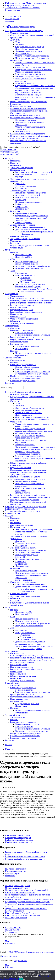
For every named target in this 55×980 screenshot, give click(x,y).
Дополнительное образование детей (31, 229)
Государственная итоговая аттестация (26, 339)
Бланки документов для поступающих (27, 298)
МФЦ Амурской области (16, 918)
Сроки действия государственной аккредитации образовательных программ (33, 68)
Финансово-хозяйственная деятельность (27, 118)
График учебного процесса (22, 337)
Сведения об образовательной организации (24, 31)
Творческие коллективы (25, 186)
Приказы (14, 351)
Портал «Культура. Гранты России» (20, 913)
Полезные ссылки (28, 282)
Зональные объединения (31, 291)
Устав (17, 42)
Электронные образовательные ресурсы (22, 8)
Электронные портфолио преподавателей (33, 172)
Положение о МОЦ (23, 255)
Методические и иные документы (30, 74)
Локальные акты (17, 360)
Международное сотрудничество (24, 138)
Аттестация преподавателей (27, 195)
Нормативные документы (26, 261)
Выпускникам (16, 344)
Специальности (17, 296)
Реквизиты (10, 876)
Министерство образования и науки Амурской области (29, 899)
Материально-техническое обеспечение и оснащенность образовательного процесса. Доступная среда (29, 110)
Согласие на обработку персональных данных (25, 859)
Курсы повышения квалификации (30, 227)
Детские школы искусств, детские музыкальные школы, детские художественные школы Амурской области (34, 286)
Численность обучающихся (27, 76)
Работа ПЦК (20, 200)
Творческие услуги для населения (25, 239)
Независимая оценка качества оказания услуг (25, 857)
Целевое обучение (18, 316)
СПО (12, 259)
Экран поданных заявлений (22, 323)
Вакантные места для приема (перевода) (27, 134)
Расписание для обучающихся (23, 330)
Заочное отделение (23, 222)
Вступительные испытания (22, 305)
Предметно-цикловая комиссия (29, 268)
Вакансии (14, 243)
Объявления (15, 165)
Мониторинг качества (25, 83)
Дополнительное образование (23, 225)
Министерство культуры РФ (17, 886)
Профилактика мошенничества (18, 842)
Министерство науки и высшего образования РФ (26, 890)
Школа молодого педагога (26, 197)
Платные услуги (22, 131)
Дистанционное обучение (21, 167)
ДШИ (12, 271)
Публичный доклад (23, 53)
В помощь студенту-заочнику (23, 381)
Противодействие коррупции (18, 838)
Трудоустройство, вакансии (27, 346)
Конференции (21, 206)
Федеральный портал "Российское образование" (26, 908)
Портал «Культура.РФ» (15, 911)
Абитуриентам (11, 294)
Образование (16, 60)
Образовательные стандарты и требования (28, 102)
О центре (14, 252)
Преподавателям (17, 170)
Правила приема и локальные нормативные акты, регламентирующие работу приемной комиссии (32, 301)
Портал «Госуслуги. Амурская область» (22, 915)
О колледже (15, 161)
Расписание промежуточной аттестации (32, 335)
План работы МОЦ (23, 257)
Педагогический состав (20, 106)
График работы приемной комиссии (26, 312)
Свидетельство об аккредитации (29, 47)
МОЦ (7, 250)
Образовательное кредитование (24, 319)
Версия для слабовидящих (23, 27)
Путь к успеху (21, 348)
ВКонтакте (10, 943)
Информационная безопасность (19, 840)
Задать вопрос (11, 21)
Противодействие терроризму (18, 835)
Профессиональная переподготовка (25, 376)
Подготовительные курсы (21, 310)
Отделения (15, 211)
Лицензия (19, 44)
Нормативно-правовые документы (30, 193)
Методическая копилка (25, 275)
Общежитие (15, 241)
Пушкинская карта (13, 10)
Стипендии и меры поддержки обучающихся (30, 136)
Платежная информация (15, 871)
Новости (14, 163)
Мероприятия (21, 188)
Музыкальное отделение (26, 213)
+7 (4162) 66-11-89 (13, 16)
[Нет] (24, 979)
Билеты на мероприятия (15, 869)
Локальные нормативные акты (28, 51)
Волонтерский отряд (19, 236)
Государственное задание (26, 120)
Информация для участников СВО (20, 5)
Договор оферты (12, 873)
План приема (16, 314)
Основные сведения (19, 33)
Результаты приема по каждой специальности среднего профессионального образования (35, 97)
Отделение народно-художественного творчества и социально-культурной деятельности (31, 218)
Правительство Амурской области (20, 892)
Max (7, 941)
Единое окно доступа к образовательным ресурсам (27, 902)
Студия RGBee (20, 961)
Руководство (15, 104)
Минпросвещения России (16, 888)
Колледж (9, 158)
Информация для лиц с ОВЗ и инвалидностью (25, 3)
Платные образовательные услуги (25, 115)
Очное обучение (12, 326)
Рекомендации (26, 280)
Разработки (25, 277)
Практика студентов (19, 342)
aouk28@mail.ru (12, 19)
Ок (21, 979)
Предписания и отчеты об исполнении (32, 58)
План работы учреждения (26, 49)
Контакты (9, 383)
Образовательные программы (28, 72)
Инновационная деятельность (28, 202)
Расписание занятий (24, 332)
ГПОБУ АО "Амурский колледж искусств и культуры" (9, 151)
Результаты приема (18, 307)
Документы (15, 40)
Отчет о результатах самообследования (32, 56)
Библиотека (20, 204)
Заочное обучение (13, 358)
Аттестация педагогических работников (32, 266)
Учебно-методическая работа (23, 190)
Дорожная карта (22, 209)
